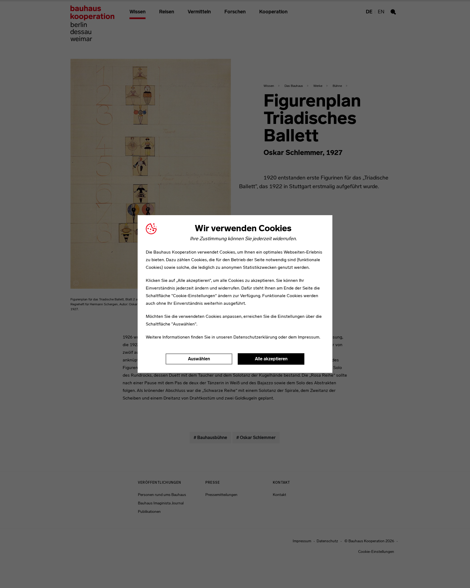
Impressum (308, 337)
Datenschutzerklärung (255, 337)
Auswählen (199, 358)
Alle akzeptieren (271, 358)
